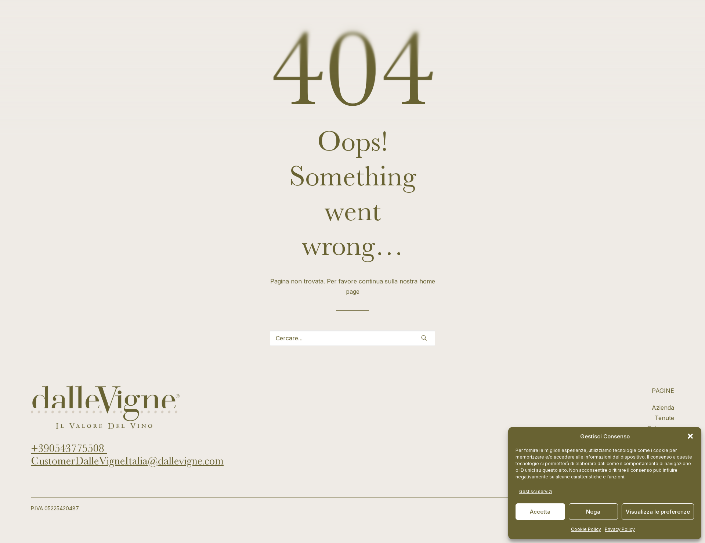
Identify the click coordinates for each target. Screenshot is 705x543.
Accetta (540, 511)
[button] (690, 436)
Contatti (638, 19)
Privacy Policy (620, 529)
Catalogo (391, 19)
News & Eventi (433, 19)
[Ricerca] (352, 338)
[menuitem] (290, 19)
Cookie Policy (586, 529)
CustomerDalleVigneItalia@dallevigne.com (127, 461)
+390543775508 (69, 448)
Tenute (321, 19)
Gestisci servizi (535, 491)
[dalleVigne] (67, 19)
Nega (593, 511)
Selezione (354, 19)
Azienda (290, 19)
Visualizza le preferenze (658, 511)
